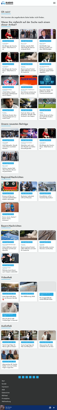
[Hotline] (37, 377)
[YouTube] (30, 377)
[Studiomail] (34, 377)
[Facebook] (23, 377)
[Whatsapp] (19, 377)
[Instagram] (27, 377)
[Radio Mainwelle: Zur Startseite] (26, 2)
